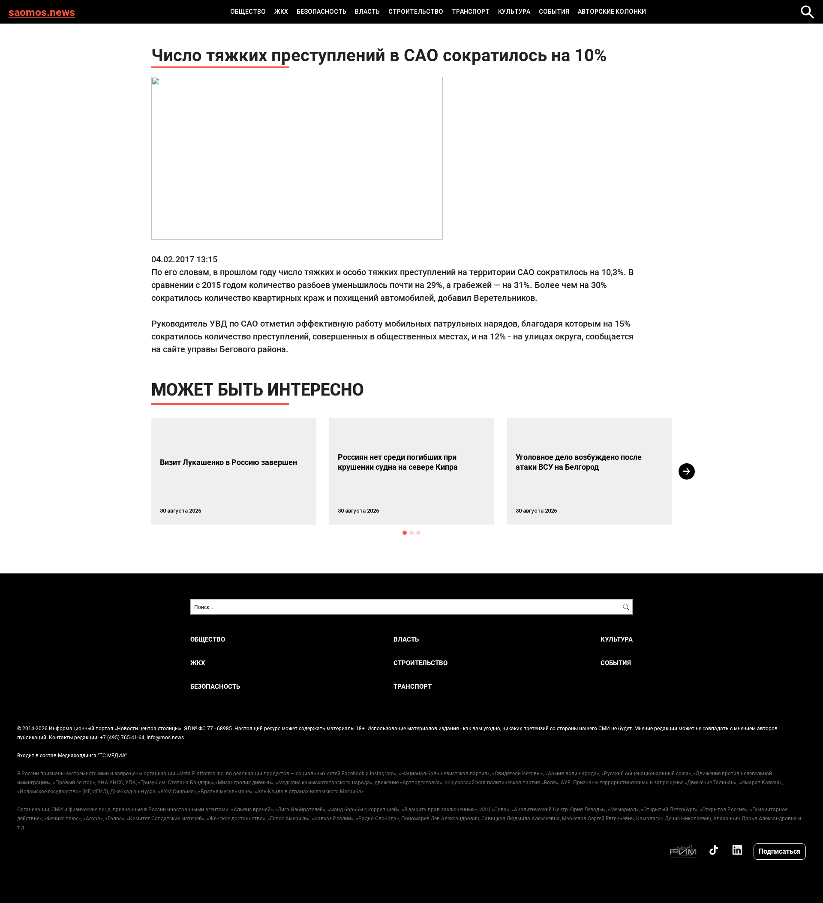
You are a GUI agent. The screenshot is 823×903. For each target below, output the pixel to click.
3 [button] (418, 533)
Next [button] (687, 471)
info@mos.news (165, 737)
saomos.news (42, 11)
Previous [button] (136, 471)
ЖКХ (281, 11)
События (554, 11)
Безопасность (321, 11)
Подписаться (780, 850)
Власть (367, 11)
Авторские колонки (612, 11)
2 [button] (411, 533)
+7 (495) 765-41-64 (122, 737)
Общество (248, 11)
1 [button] (404, 533)
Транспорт (471, 11)
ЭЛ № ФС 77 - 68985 (208, 728)
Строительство (415, 11)
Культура (514, 11)
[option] (234, 471)
